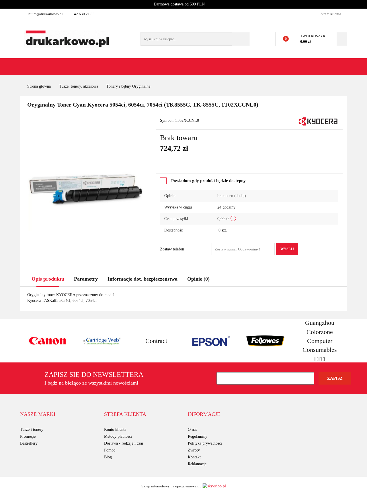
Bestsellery (29, 443)
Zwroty (194, 450)
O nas (192, 429)
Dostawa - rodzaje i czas (123, 443)
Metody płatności (118, 436)
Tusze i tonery (31, 429)
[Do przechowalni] (166, 164)
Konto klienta (115, 429)
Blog (108, 457)
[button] (37, 414)
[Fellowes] (265, 340)
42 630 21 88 (84, 14)
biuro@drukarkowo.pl (45, 14)
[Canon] (47, 340)
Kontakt (194, 457)
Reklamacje (197, 464)
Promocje (28, 436)
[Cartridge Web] (102, 340)
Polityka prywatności (205, 443)
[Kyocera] (318, 121)
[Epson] (211, 340)
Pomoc (109, 450)
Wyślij (287, 249)
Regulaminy (197, 436)
